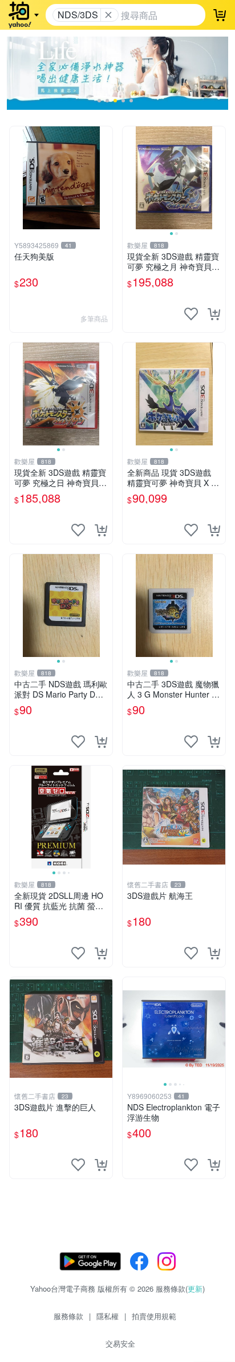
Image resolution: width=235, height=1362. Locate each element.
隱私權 (107, 1316)
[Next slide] (217, 178)
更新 (195, 1288)
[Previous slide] (130, 178)
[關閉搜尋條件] (108, 15)
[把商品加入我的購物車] (214, 314)
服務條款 (68, 1316)
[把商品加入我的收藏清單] (191, 314)
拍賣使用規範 (154, 1316)
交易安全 (120, 1343)
